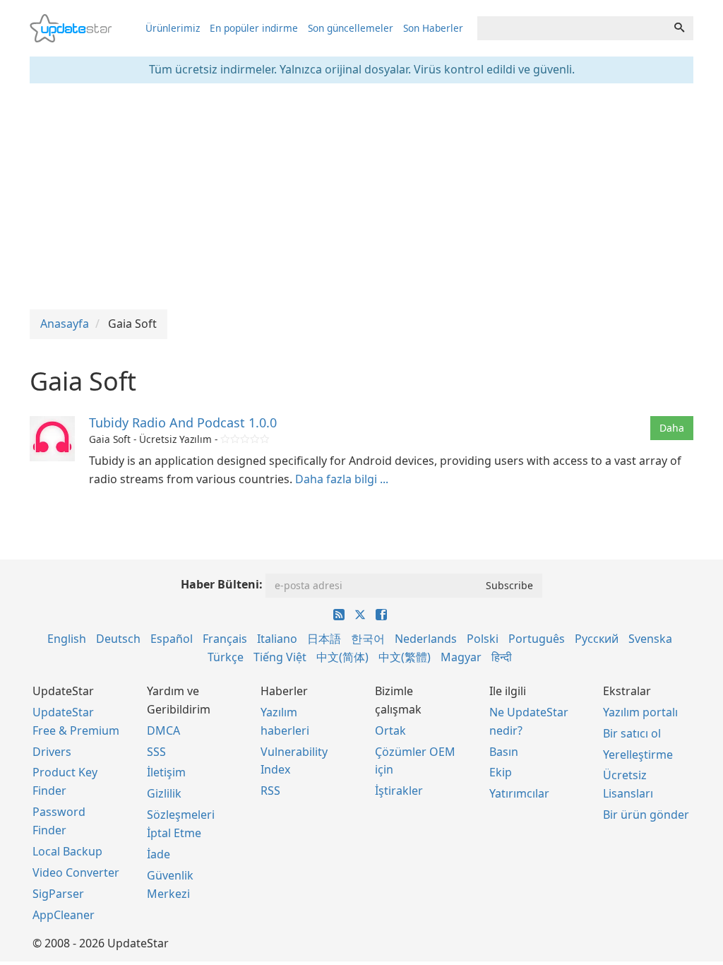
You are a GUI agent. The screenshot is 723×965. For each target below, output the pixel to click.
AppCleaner (63, 915)
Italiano (277, 638)
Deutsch (118, 638)
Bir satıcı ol (632, 733)
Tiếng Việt (279, 657)
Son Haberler (433, 28)
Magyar (461, 657)
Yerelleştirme (638, 754)
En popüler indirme (254, 28)
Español (171, 638)
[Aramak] (679, 28)
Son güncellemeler (350, 28)
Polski (482, 638)
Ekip (500, 772)
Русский (597, 638)
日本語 (324, 638)
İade (158, 854)
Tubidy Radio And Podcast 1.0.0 (183, 422)
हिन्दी (501, 657)
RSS (270, 790)
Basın (503, 751)
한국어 (368, 638)
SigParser (58, 893)
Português (536, 638)
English (66, 638)
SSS (156, 751)
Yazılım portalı (640, 712)
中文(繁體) (404, 657)
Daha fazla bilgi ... (341, 479)
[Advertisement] (361, 196)
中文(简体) (342, 657)
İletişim (166, 772)
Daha (671, 427)
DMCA (163, 730)
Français (225, 638)
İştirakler (399, 790)
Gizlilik (164, 793)
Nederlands (426, 638)
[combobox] (571, 28)
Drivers (51, 751)
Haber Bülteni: (222, 584)
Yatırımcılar (519, 793)
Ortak (390, 730)
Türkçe (226, 657)
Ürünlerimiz (172, 28)
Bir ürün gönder (646, 814)
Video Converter (75, 872)
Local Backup (67, 851)
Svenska (650, 638)
